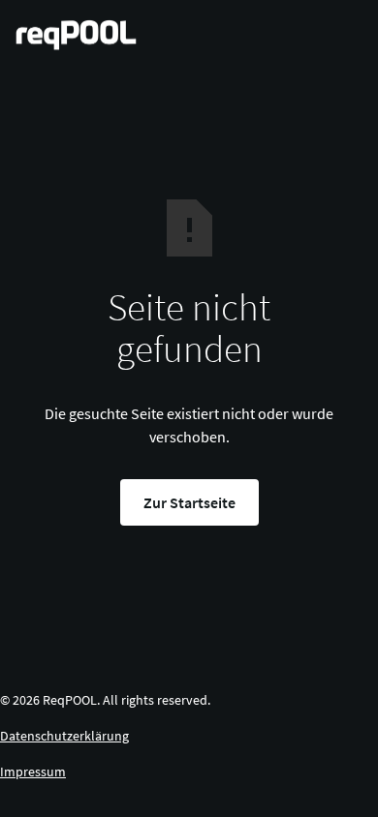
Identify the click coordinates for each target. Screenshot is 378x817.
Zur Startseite (189, 502)
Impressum (33, 771)
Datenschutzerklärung (64, 735)
